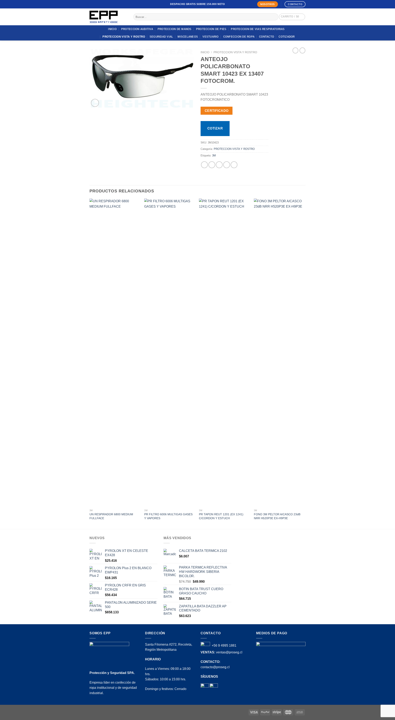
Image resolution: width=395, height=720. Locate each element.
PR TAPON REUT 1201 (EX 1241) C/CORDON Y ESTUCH (221, 516)
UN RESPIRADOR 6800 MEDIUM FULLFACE (111, 516)
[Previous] (90, 363)
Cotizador (287, 36)
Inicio (112, 29)
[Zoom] (95, 103)
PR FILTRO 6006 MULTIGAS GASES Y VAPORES (168, 516)
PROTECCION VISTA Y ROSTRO (123, 36)
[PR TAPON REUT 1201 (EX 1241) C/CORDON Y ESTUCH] (224, 353)
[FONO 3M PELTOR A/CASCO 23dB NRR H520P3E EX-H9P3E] (279, 353)
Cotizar (215, 128)
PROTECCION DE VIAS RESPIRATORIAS (258, 29)
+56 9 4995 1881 (224, 645)
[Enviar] (274, 16)
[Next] (304, 363)
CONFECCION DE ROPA (239, 36)
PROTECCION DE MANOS (175, 29)
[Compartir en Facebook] (204, 164)
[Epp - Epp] (108, 16)
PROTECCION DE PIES (211, 29)
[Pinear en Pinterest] (226, 164)
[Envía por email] (219, 164)
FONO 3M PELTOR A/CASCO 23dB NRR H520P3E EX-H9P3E (277, 516)
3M (214, 155)
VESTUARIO (210, 36)
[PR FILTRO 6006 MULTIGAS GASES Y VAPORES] (169, 353)
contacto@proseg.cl (215, 667)
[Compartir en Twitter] (211, 164)
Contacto (266, 36)
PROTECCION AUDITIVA (137, 29)
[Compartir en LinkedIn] (234, 164)
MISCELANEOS (188, 36)
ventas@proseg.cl (229, 652)
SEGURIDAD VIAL (161, 36)
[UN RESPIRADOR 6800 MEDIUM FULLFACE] (114, 353)
